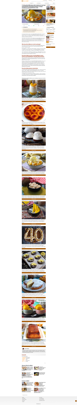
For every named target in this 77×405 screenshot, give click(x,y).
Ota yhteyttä (40, 397)
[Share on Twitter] (38, 25)
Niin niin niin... (28, 360)
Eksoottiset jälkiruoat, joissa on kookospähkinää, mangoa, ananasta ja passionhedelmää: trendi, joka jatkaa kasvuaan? (32, 30)
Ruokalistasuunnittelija (50, 33)
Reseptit (23, 397)
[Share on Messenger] (29, 25)
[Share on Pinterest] (43, 25)
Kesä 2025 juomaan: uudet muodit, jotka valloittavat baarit (42, 373)
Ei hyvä (27, 361)
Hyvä (26, 359)
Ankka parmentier (51, 39)
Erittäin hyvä (27, 358)
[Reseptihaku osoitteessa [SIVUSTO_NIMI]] (51, 1)
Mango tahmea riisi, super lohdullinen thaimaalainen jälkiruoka (31, 200)
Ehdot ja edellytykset (41, 399)
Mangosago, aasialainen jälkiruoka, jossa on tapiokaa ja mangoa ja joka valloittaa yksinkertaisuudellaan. (33, 78)
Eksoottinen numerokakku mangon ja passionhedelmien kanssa (32, 225)
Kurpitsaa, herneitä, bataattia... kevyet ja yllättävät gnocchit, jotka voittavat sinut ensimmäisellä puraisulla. (27, 369)
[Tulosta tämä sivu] (45, 24)
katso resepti (34, 101)
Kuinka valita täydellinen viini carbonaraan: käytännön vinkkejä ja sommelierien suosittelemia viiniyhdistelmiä (27, 390)
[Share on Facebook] (24, 25)
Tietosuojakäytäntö (41, 398)
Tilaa (50, 47)
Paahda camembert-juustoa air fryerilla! (51, 37)
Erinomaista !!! (28, 357)
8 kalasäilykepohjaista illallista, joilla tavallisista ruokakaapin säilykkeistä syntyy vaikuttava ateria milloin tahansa (40, 384)
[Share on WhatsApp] (34, 25)
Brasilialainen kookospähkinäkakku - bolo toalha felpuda (31, 274)
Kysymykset (23, 400)
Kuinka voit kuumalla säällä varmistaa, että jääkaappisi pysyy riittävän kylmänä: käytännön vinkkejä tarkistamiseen (27, 384)
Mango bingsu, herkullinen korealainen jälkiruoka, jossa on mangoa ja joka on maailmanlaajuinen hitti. (33, 152)
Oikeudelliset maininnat (42, 400)
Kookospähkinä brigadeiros (26, 176)
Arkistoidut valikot (24, 399)
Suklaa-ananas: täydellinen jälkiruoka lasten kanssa (30, 250)
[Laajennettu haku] (52, 1)
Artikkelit (23, 401)
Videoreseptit (23, 398)
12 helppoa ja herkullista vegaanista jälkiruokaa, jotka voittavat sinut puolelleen (42, 368)
